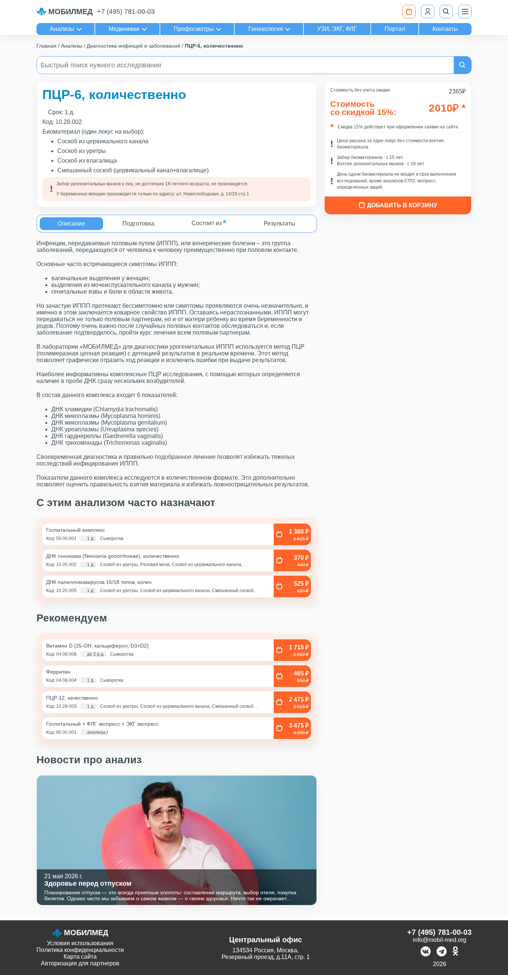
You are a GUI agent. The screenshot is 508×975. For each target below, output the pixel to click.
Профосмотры (194, 29)
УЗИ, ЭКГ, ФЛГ (337, 29)
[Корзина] (409, 11)
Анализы (62, 29)
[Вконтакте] (426, 952)
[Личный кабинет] (427, 11)
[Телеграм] (442, 952)
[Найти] (463, 65)
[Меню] (465, 11)
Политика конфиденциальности (80, 950)
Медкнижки (124, 29)
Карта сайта (80, 956)
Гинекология (265, 29)
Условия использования (80, 943)
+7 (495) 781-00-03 (126, 11)
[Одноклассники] (455, 952)
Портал (395, 29)
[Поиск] (446, 11)
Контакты (445, 29)
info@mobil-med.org (439, 940)
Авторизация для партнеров (80, 963)
